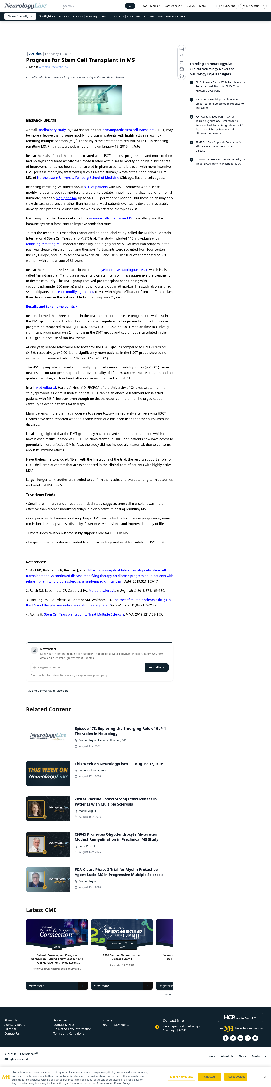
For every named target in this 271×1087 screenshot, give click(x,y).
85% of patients (96, 187)
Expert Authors (62, 16)
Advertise (60, 1020)
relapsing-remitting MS (43, 244)
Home (211, 1056)
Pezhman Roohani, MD (112, 740)
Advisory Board (15, 1025)
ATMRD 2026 (133, 16)
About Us (10, 1020)
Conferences (172, 6)
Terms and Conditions (68, 1033)
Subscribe (155, 667)
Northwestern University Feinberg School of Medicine (78, 177)
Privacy (107, 1020)
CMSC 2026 (118, 16)
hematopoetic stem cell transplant (128, 130)
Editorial (10, 1029)
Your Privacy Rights (116, 1025)
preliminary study (52, 130)
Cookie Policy (122, 1083)
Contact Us (12, 1033)
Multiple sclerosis (102, 590)
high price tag (66, 198)
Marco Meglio (87, 811)
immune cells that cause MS (110, 218)
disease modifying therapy (74, 291)
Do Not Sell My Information (72, 1029)
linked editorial (44, 387)
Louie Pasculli (87, 846)
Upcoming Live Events (97, 16)
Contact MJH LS (64, 1025)
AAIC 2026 (148, 16)
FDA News (78, 16)
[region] (135, 1077)
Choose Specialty (17, 16)
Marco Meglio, (88, 740)
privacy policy (100, 675)
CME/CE (191, 6)
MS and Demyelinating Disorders (47, 690)
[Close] (265, 1076)
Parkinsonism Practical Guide (172, 16)
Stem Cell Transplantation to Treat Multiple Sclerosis (84, 614)
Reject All (210, 1076)
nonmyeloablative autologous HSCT (119, 269)
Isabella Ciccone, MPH (92, 770)
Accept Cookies (236, 1076)
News (143, 6)
